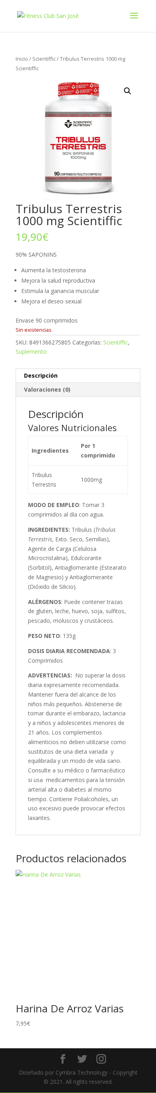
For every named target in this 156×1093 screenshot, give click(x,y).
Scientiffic (44, 58)
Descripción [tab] (41, 375)
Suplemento (31, 351)
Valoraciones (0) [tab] (47, 389)
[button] (127, 91)
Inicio (22, 58)
